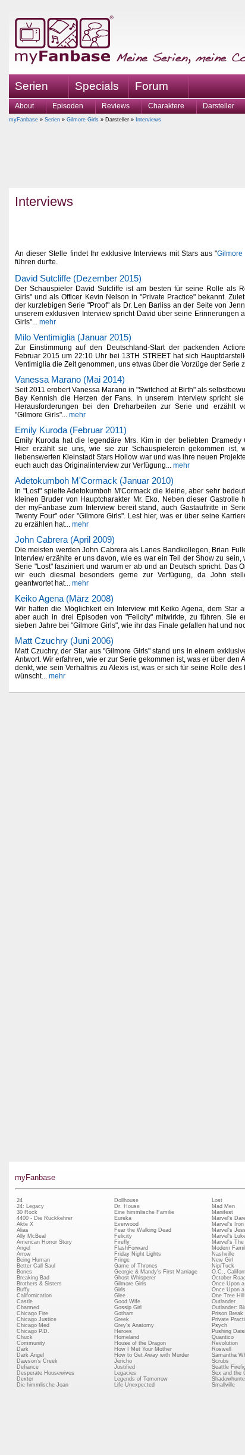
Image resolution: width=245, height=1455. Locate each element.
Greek (121, 1319)
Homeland (126, 1337)
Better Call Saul (36, 1266)
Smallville (223, 1385)
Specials (97, 86)
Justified (124, 1367)
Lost (217, 1200)
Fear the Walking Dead (142, 1230)
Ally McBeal (31, 1236)
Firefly (122, 1242)
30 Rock (27, 1212)
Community (31, 1343)
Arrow (24, 1254)
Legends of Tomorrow (141, 1379)
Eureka (122, 1218)
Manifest (222, 1212)
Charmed (28, 1307)
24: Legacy (30, 1206)
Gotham (124, 1313)
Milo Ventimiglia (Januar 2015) (73, 337)
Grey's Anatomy (134, 1325)
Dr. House (127, 1206)
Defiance (28, 1367)
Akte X (25, 1224)
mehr (47, 322)
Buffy (23, 1290)
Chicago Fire (32, 1313)
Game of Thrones (136, 1266)
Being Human (33, 1260)
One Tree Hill (228, 1295)
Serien (52, 120)
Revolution (225, 1343)
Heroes (123, 1331)
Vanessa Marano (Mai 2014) (70, 379)
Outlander (223, 1301)
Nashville (223, 1254)
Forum (151, 86)
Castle (25, 1301)
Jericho (123, 1361)
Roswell (221, 1349)
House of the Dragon (140, 1343)
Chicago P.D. (33, 1331)
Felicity (123, 1236)
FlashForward (131, 1248)
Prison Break (227, 1313)
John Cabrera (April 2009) (65, 539)
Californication (34, 1295)
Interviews (148, 120)
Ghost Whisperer (135, 1278)
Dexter (25, 1379)
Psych (219, 1325)
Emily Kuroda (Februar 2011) (71, 430)
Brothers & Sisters (39, 1284)
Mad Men (223, 1206)
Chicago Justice (36, 1319)
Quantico (223, 1337)
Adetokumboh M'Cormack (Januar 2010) (94, 480)
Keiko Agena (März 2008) (64, 598)
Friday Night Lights (137, 1254)
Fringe (122, 1260)
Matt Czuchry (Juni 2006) (64, 641)
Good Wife (127, 1301)
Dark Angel (30, 1355)
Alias (23, 1230)
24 (20, 1200)
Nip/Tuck (223, 1266)
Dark (23, 1349)
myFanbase (23, 120)
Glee (119, 1295)
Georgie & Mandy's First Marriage (155, 1272)
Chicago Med (33, 1325)
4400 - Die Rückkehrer (45, 1218)
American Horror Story (44, 1242)
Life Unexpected (134, 1385)
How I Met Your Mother (143, 1349)
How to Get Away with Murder (151, 1355)
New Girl (222, 1260)
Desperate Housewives (45, 1373)
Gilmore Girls (83, 120)
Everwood (126, 1224)
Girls (119, 1290)
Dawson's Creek (37, 1361)
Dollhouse (126, 1200)
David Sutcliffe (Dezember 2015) (78, 278)
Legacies (125, 1373)
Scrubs (220, 1361)
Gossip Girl (128, 1307)
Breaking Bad (33, 1278)
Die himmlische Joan (42, 1385)
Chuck (25, 1337)
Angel (23, 1248)
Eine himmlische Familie (144, 1212)
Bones (24, 1272)
